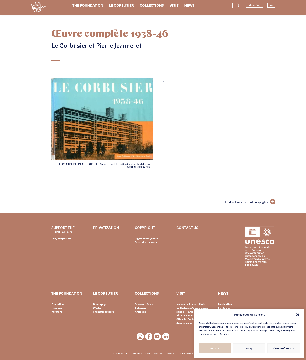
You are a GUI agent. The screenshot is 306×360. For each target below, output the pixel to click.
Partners (56, 311)
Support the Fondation (63, 229)
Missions (56, 308)
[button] (298, 314)
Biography (99, 304)
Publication (225, 304)
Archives (140, 311)
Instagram (140, 336)
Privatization (106, 227)
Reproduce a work (146, 242)
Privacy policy (141, 353)
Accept (214, 348)
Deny (249, 348)
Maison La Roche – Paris (190, 304)
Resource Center (145, 304)
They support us (61, 238)
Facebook (148, 336)
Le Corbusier (121, 5)
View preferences (284, 348)
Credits (158, 353)
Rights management (147, 238)
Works (97, 308)
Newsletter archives (180, 353)
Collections (152, 5)
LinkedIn (165, 336)
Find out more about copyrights (246, 202)
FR (271, 5)
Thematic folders (103, 311)
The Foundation (87, 5)
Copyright (145, 227)
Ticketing (254, 5)
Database (140, 308)
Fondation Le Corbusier (38, 8)
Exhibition (224, 308)
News (189, 5)
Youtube (157, 336)
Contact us (187, 227)
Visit (174, 5)
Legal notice (121, 353)
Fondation (57, 304)
